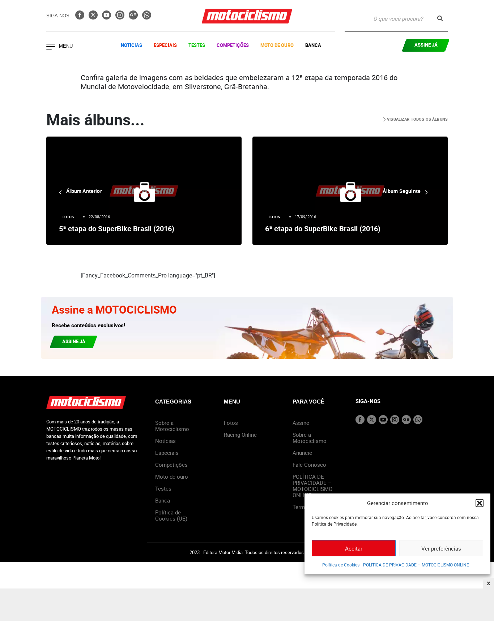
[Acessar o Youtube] (107, 17)
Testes (196, 45)
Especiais (165, 45)
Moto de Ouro (277, 45)
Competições (233, 45)
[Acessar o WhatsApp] (146, 17)
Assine (301, 422)
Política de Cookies (340, 565)
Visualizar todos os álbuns (417, 119)
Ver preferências (441, 548)
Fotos (68, 216)
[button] (479, 502)
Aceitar (353, 548)
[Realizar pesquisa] (440, 18)
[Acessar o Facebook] (80, 17)
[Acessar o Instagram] (120, 17)
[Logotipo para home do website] (247, 16)
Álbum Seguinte (402, 190)
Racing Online (240, 434)
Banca (313, 45)
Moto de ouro (171, 476)
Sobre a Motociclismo (172, 425)
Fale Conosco (309, 464)
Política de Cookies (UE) (171, 515)
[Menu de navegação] (50, 47)
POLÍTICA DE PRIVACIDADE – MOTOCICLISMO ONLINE (416, 565)
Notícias (131, 45)
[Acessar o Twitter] (94, 17)
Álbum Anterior (83, 190)
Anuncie (302, 452)
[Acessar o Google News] (134, 17)
